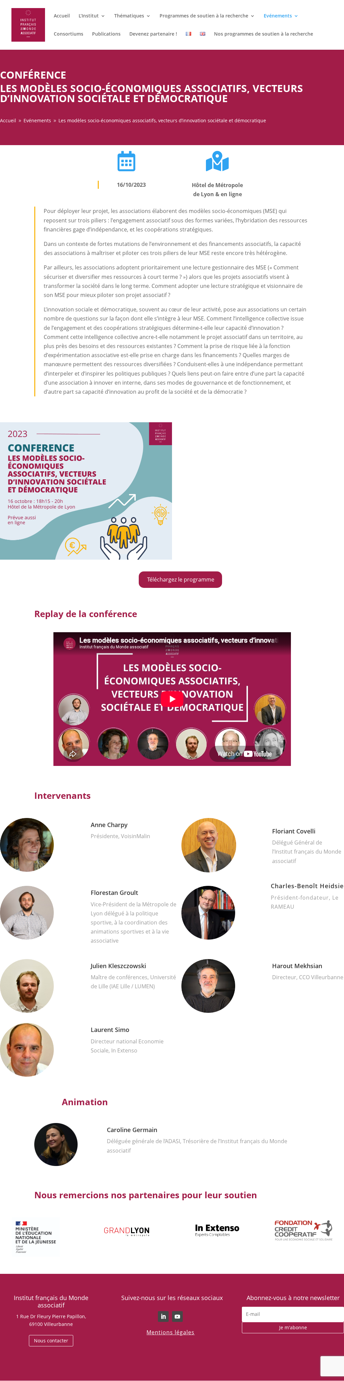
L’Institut (89, 16)
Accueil (62, 16)
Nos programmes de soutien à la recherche (263, 34)
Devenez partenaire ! (153, 34)
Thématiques (129, 16)
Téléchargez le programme (180, 579)
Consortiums (68, 34)
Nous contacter (51, 1340)
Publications (106, 34)
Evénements (278, 16)
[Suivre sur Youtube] (177, 1316)
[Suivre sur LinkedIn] (163, 1316)
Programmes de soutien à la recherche (204, 16)
